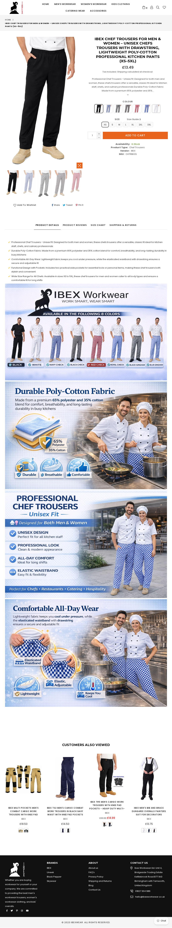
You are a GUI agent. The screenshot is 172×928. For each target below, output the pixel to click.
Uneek (50, 872)
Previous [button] (1, 794)
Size (127, 119)
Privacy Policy (96, 876)
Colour (128, 101)
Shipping (122, 71)
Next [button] (169, 794)
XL (133, 124)
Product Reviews (75, 225)
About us (93, 868)
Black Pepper (54, 876)
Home (45, 4)
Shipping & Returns (123, 225)
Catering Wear (75, 10)
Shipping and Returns (100, 881)
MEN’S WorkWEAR (65, 4)
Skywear (51, 881)
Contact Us (94, 889)
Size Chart (98, 225)
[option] (12, 183)
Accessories (98, 10)
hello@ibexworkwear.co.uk (150, 896)
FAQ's (92, 872)
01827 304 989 (142, 891)
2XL (140, 124)
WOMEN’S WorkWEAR (93, 4)
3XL (149, 124)
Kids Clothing (121, 4)
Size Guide (133, 119)
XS (105, 124)
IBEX (49, 868)
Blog (91, 885)
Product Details (47, 225)
